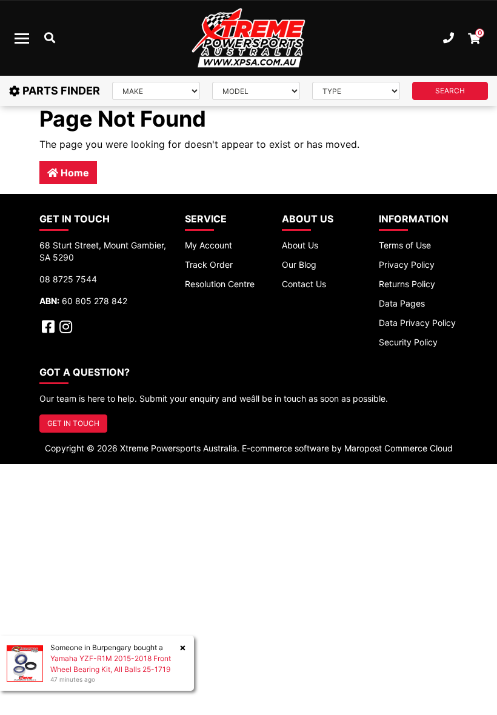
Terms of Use (405, 245)
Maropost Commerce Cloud (398, 448)
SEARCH (450, 90)
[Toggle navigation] (22, 38)
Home (73, 173)
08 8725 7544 (68, 279)
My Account (208, 245)
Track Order (209, 264)
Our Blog (299, 264)
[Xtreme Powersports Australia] (248, 38)
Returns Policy (407, 284)
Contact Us (304, 284)
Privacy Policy (407, 264)
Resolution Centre (220, 284)
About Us (300, 245)
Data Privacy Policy (417, 323)
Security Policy (408, 342)
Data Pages (402, 303)
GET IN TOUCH (73, 423)
